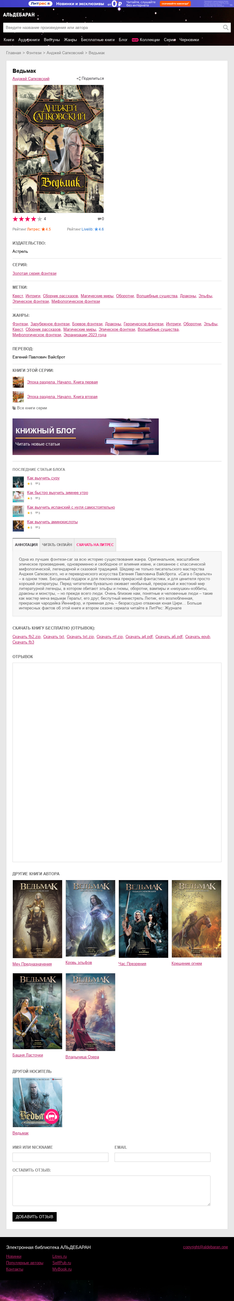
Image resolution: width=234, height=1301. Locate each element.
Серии (169, 39)
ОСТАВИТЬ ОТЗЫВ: (31, 1170)
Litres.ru (59, 1256)
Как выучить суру (43, 478)
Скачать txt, (54, 636)
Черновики (189, 39)
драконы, (188, 296)
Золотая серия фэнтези (34, 273)
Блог (123, 39)
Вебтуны (52, 39)
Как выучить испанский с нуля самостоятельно (71, 507)
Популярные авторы (24, 1262)
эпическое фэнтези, (31, 301)
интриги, (33, 296)
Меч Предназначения (32, 964)
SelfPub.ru (61, 1262)
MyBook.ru (62, 1269)
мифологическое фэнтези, (37, 335)
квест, (18, 296)
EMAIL (121, 1147)
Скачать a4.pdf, (140, 636)
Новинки (13, 1256)
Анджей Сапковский (65, 53)
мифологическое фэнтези (75, 301)
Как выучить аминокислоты (52, 522)
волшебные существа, (157, 296)
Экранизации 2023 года (85, 335)
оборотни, (125, 296)
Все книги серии (32, 408)
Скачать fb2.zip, (27, 636)
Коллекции (150, 39)
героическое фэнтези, (144, 324)
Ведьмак (20, 1133)
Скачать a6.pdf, (169, 636)
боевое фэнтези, (88, 324)
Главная (13, 53)
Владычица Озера (82, 1057)
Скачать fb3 (23, 642)
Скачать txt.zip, (81, 636)
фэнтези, (20, 324)
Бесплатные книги (98, 39)
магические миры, (98, 296)
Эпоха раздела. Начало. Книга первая (62, 382)
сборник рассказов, (61, 296)
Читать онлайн (57, 545)
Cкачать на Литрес (95, 545)
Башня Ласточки (27, 1055)
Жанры (70, 39)
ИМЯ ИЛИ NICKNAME (32, 1147)
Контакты (14, 1269)
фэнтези (33, 53)
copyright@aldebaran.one (205, 1247)
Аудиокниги (29, 39)
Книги (9, 39)
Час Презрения (132, 963)
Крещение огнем (187, 963)
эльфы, (206, 296)
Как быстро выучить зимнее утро (57, 492)
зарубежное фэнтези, (50, 324)
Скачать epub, (198, 636)
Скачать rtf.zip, (110, 636)
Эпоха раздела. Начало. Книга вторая (62, 396)
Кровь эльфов (79, 962)
